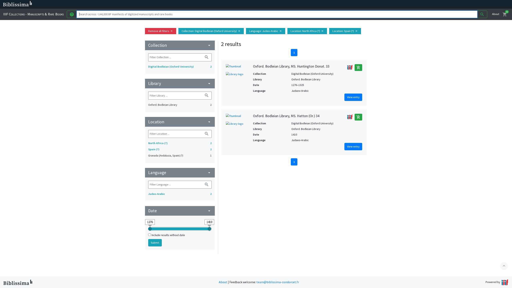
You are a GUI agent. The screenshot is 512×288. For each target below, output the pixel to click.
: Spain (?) (345, 31)
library (180, 83)
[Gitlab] (224, 4)
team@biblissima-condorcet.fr (277, 282)
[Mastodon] (205, 4)
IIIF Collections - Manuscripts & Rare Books (33, 14)
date (180, 210)
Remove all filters (160, 31)
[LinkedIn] (192, 4)
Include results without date (168, 235)
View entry (353, 97)
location (180, 122)
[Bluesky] (198, 4)
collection (180, 45)
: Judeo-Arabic (265, 31)
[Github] (217, 4)
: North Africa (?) (307, 31)
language (180, 172)
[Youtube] (211, 4)
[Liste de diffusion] (185, 4)
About (495, 14)
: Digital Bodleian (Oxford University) (211, 31)
